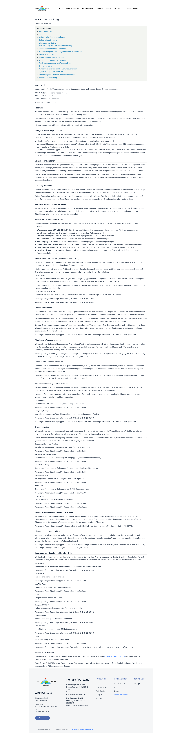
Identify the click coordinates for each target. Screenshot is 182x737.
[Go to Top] (178, 733)
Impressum (74, 729)
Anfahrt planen (42, 718)
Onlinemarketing (45, 66)
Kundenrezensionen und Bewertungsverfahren (58, 69)
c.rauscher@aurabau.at (80, 705)
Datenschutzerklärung (86, 729)
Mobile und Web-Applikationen (51, 57)
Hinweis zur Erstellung (48, 78)
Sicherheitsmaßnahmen (48, 40)
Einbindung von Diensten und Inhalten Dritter (57, 75)
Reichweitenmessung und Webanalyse (55, 63)
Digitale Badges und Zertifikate (51, 72)
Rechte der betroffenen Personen (52, 49)
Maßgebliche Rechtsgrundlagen (52, 37)
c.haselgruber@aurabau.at (75, 694)
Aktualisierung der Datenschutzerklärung (55, 46)
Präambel (43, 34)
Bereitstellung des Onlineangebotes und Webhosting (60, 52)
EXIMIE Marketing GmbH (114, 656)
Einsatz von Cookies (47, 54)
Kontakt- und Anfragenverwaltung (52, 60)
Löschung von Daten (47, 43)
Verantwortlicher (45, 31)
